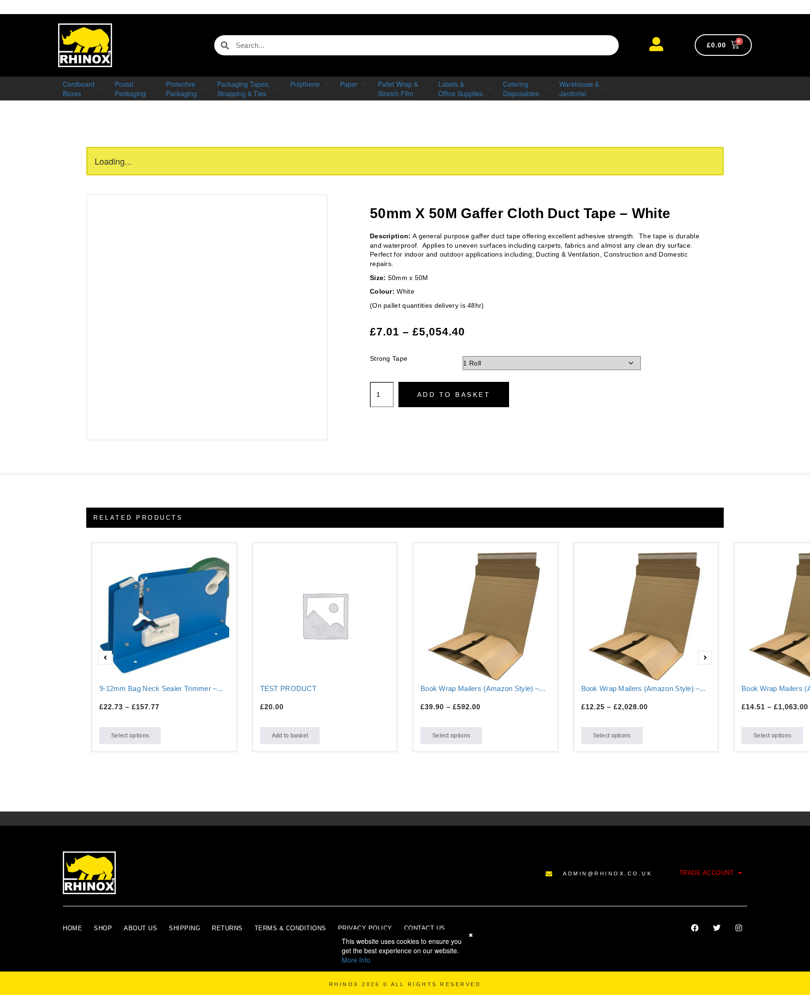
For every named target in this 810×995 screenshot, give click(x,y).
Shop (103, 928)
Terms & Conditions (290, 928)
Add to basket (454, 394)
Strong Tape (388, 358)
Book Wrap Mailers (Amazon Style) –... (482, 688)
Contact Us (424, 928)
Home (72, 928)
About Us (140, 928)
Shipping (184, 928)
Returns (227, 928)
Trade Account (706, 872)
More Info (356, 960)
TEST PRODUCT (288, 688)
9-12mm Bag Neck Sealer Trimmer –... (161, 688)
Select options (130, 735)
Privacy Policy (365, 928)
